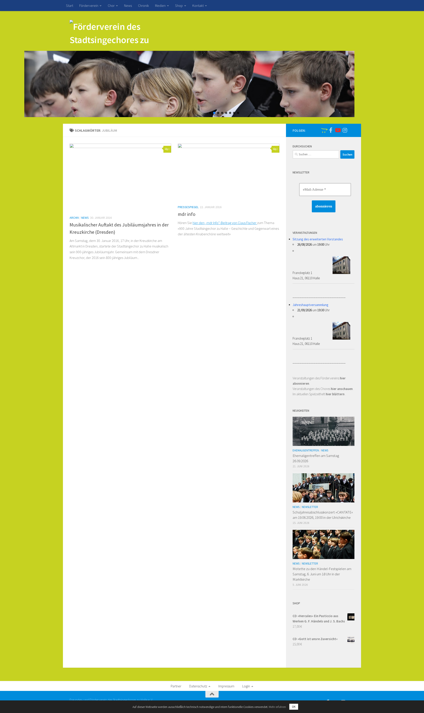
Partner (176, 686)
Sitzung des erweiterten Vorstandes (318, 239)
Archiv (74, 218)
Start (69, 5)
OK (293, 707)
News (128, 5)
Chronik (143, 5)
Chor (111, 5)
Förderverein (88, 5)
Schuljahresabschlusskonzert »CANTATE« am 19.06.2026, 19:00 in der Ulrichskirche (323, 515)
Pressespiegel (188, 207)
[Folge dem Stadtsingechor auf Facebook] (330, 130)
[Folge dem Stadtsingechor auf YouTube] (337, 130)
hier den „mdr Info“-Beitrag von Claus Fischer (225, 223)
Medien (160, 5)
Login (246, 686)
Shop (179, 5)
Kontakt (198, 5)
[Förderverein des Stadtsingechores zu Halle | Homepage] (112, 34)
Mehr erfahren (277, 707)
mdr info (186, 214)
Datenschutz (198, 686)
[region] (212, 84)
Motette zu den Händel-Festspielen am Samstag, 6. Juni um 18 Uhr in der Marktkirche (322, 574)
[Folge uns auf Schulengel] (323, 130)
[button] (210, 113)
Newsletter (310, 507)
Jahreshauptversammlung (310, 305)
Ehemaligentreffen (306, 450)
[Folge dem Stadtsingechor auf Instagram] (344, 130)
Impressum (226, 686)
